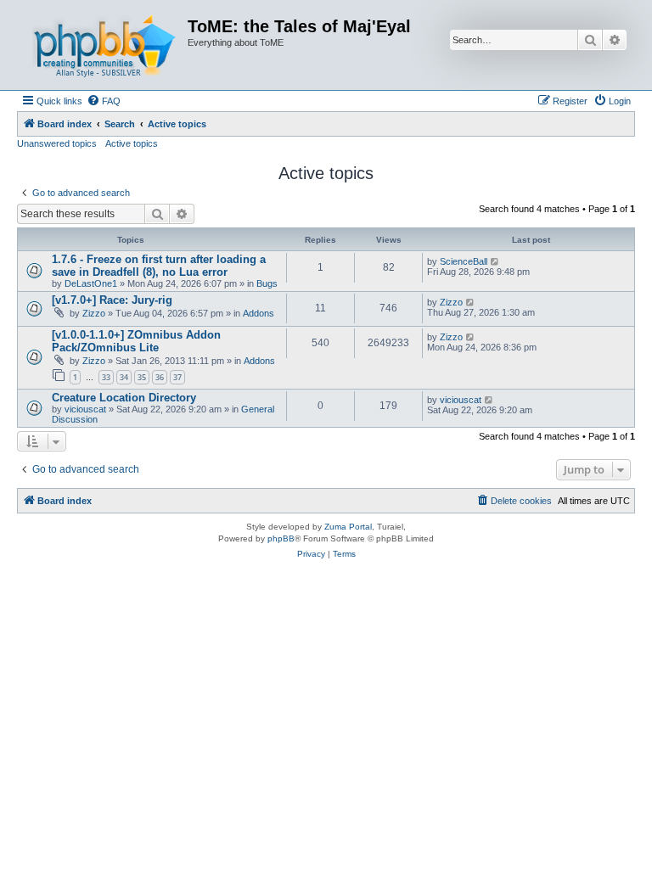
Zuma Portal (348, 526)
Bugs (267, 283)
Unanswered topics (57, 143)
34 (124, 377)
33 (106, 377)
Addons (258, 313)
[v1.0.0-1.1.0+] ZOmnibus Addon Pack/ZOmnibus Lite (136, 341)
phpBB (281, 538)
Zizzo (93, 313)
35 (142, 377)
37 (177, 377)
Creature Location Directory (124, 397)
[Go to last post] (495, 261)
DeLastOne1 (91, 283)
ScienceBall (463, 261)
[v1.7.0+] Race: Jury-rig (112, 300)
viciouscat (85, 409)
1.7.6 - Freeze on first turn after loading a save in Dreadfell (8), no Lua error (159, 265)
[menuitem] (104, 101)
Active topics (131, 143)
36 (159, 377)
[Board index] (104, 45)
